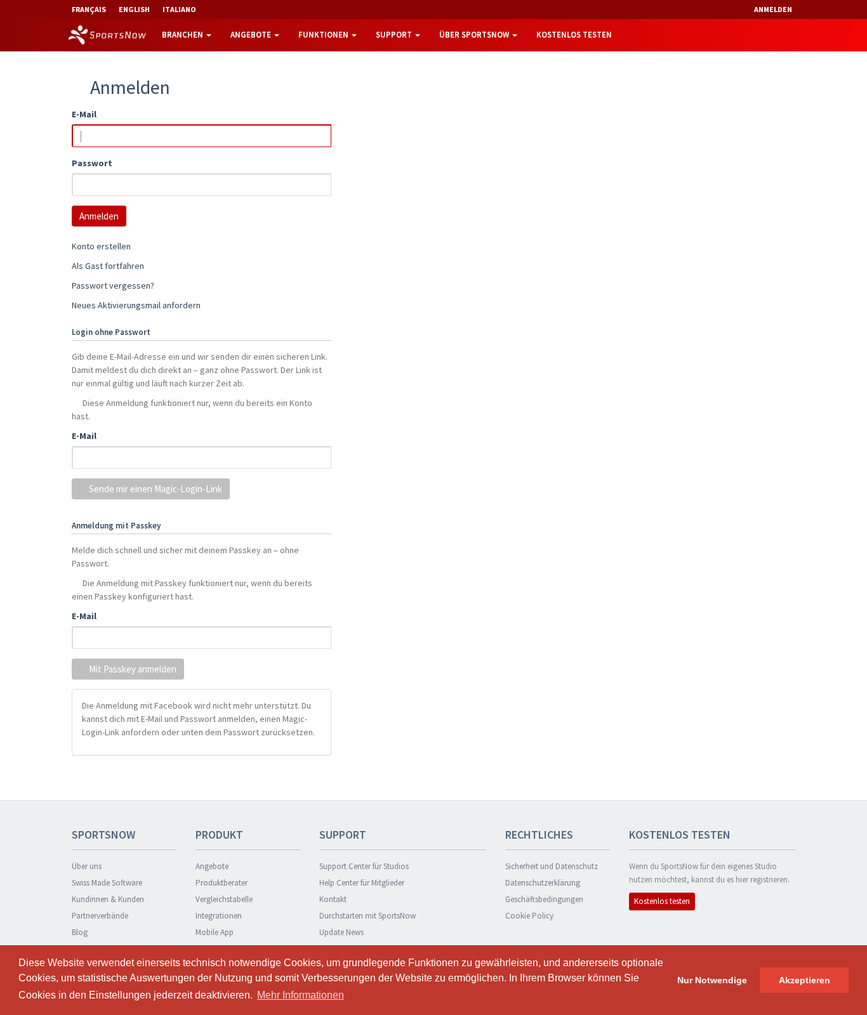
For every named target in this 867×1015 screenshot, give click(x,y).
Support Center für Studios (364, 866)
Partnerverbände (100, 915)
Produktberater (221, 882)
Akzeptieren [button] (804, 980)
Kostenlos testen (574, 34)
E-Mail (84, 114)
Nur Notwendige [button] (712, 980)
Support (395, 34)
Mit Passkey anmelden (131, 669)
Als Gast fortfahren (108, 266)
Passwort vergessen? (113, 285)
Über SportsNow (475, 34)
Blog (80, 932)
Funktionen (324, 34)
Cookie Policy (529, 915)
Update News (341, 932)
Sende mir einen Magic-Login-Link (154, 489)
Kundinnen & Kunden (108, 899)
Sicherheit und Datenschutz (551, 866)
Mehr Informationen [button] (300, 995)
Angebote (251, 34)
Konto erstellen (101, 246)
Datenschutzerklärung (542, 882)
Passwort (92, 163)
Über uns (87, 866)
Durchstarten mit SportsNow (367, 915)
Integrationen (218, 915)
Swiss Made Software (107, 882)
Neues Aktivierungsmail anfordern (136, 305)
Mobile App (214, 932)
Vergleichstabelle (224, 899)
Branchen (183, 34)
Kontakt (333, 899)
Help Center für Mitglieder (361, 882)
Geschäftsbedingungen (544, 899)
